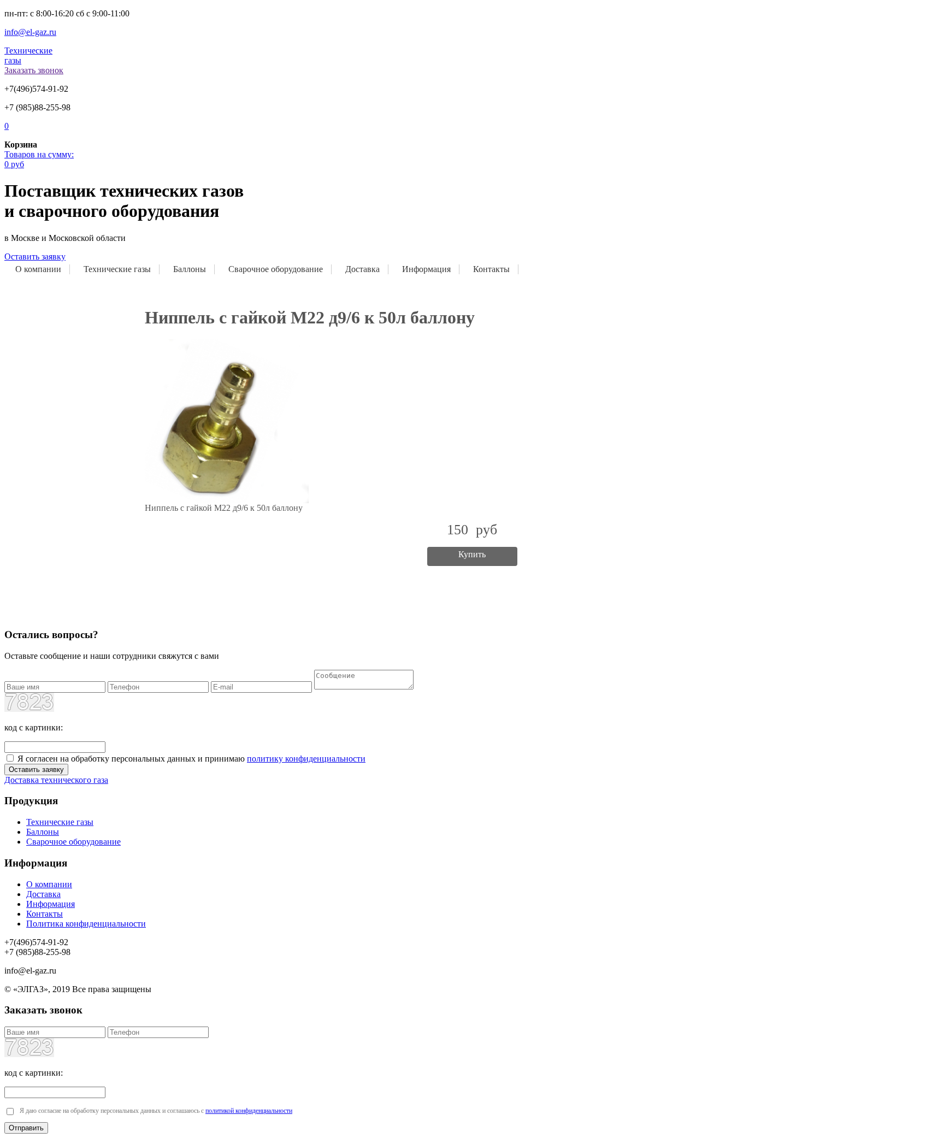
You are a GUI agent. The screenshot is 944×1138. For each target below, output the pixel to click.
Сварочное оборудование (275, 269)
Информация (426, 269)
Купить (472, 554)
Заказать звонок (33, 70)
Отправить (26, 1128)
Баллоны (189, 269)
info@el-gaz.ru (30, 32)
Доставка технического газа (56, 780)
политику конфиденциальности (306, 758)
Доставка (362, 269)
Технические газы (117, 269)
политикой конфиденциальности (248, 1111)
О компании (38, 269)
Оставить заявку (35, 256)
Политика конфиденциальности (86, 923)
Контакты (491, 269)
